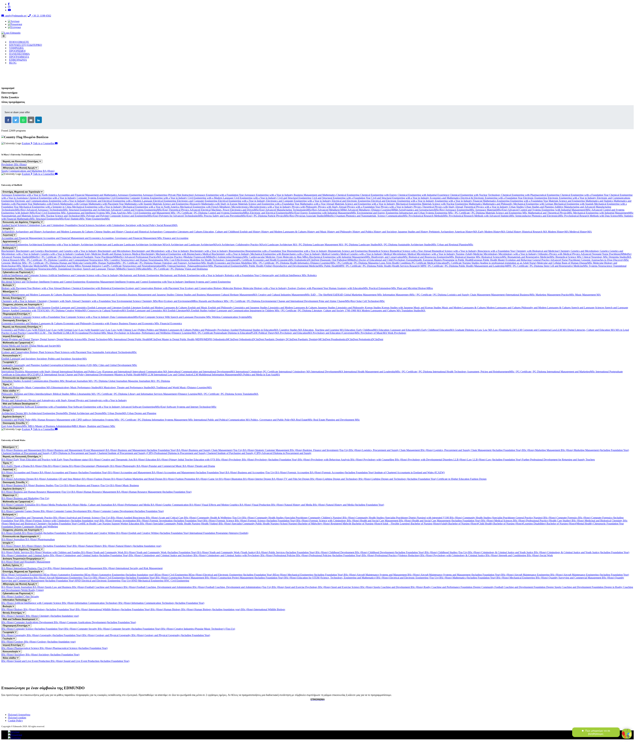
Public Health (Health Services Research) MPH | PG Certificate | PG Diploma (418, 265)
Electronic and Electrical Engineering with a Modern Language (119, 200)
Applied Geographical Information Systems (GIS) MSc (69, 365)
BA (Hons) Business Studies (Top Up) (43, 485)
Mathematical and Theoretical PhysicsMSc (550, 212)
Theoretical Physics (179, 209)
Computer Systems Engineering (93, 197)
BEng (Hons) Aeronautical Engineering (22, 574)
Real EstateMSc (304, 419)
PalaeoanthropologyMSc (201, 265)
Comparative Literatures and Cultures (183, 231)
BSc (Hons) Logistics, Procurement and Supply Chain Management (385, 450)
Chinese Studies (10, 307)
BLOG (13, 62)
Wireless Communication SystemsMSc (232, 317)
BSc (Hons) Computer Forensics (560, 517)
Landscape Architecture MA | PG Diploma (290, 244)
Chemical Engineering (348, 195)
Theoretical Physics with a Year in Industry (486, 206)
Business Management (75, 294)
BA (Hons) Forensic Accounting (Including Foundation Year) (342, 472)
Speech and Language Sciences (588, 307)
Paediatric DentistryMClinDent (314, 339)
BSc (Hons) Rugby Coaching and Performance (436, 587)
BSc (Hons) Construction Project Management (180, 577)
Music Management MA (588, 294)
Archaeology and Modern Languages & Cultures (68, 231)
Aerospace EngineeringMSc (460, 209)
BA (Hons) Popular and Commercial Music (160, 466)
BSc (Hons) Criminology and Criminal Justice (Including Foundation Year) (89, 555)
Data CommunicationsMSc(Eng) (127, 317)
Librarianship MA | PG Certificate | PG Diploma (102, 394)
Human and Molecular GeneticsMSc (78, 263)
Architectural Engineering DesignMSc (48, 413)
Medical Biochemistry (144, 254)
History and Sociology (386, 231)
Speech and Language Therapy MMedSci (105, 268)
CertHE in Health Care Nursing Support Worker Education (109, 523)
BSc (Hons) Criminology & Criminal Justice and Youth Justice (501, 552)
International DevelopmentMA (327, 371)
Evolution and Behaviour (519, 260)
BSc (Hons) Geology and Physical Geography (106, 635)
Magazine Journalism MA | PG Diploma (149, 381)
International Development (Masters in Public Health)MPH (116, 374)
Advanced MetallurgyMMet (332, 209)
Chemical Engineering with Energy (379, 195)
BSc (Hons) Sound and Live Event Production (26, 661)
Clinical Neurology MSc (595, 257)
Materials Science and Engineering (567, 200)
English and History (250, 231)
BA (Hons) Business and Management (21, 450)
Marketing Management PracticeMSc (555, 294)
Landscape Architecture (136, 244)
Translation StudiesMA (413, 310)
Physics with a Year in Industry (397, 206)
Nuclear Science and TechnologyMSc (66, 215)
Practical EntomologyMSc (383, 288)
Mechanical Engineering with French (199, 206)
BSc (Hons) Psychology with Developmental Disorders (424, 459)
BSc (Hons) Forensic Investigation (118, 520)
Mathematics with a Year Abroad (317, 203)
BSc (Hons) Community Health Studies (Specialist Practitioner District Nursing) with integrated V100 (396, 517)
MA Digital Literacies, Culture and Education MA (589, 329)
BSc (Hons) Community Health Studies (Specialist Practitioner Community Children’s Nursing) (292, 517)
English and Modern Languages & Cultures (165, 307)
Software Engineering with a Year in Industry (97, 406)
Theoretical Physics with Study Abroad (443, 206)
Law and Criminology (53, 225)
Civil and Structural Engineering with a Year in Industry (400, 197)
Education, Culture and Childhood (221, 231)
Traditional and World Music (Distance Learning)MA (184, 387)
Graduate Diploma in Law (469, 329)
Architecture (87, 244)
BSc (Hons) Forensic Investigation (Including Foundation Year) (170, 520)
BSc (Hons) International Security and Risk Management (133, 568)
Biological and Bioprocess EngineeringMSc (432, 257)
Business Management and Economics (107, 294)
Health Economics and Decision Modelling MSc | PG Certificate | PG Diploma (248, 263)
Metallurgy (225, 206)
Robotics (312, 275)
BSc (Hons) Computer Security (81, 628)
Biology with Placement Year (16, 288)
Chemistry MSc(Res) (153, 301)
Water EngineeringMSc (97, 218)
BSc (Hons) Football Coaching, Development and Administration (158, 587)
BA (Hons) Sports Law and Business (52, 587)
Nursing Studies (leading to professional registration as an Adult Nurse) (499, 263)
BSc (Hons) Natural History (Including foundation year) (132, 546)
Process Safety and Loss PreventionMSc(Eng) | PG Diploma (236, 215)
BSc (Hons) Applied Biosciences (128, 517)
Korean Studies (373, 307)
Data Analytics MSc (122, 212)
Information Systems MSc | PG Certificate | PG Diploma (122, 419)
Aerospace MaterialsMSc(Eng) (491, 209)
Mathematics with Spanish (138, 203)
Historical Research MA (535, 231)
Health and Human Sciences (117, 254)
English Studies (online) (204, 310)
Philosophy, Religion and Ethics (18, 394)
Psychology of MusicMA (374, 332)
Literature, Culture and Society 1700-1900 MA (337, 310)
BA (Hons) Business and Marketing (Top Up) (25, 498)
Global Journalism (118, 381)
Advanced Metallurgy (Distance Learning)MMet (373, 209)
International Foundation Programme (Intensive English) (219, 533)
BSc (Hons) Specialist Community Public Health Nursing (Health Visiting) (179, 523)
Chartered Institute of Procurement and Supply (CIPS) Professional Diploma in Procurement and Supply (152, 453)
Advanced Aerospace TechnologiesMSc (47, 209)
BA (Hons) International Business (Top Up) (24, 568)
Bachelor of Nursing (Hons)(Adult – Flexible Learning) (381, 523)
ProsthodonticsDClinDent (345, 339)
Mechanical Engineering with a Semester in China (45, 206)
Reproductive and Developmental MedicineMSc (298, 265)
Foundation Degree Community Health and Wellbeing (29, 526)
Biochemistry (8, 251)
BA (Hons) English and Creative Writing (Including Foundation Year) (153, 533)
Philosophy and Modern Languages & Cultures (546, 307)
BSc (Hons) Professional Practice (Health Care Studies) (542, 520)
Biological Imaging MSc (468, 257)
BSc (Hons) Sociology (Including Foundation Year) (52, 654)
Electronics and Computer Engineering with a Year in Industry (299, 200)
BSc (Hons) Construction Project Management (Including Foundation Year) (244, 577)
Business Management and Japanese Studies (151, 294)
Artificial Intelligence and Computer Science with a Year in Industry (83, 275)
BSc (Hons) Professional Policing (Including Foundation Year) (329, 555)
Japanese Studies (327, 307)
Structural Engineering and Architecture (90, 209)
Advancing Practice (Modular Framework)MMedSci (189, 257)
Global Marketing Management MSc (363, 294)
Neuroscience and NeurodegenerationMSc (144, 265)
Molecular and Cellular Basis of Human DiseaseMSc (565, 263)
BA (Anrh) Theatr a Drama (15, 466)
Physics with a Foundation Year (364, 206)
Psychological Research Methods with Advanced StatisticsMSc (482, 215)
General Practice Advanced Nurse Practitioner (556, 260)
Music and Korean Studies (428, 307)
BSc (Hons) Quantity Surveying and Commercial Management (569, 577)
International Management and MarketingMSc (571, 371)
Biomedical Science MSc (568, 257)
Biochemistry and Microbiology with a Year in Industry (161, 251)
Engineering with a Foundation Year (529, 200)
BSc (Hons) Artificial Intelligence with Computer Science (31, 603)
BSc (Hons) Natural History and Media (292, 504)
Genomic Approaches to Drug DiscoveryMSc (605, 260)
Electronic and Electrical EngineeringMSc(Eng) (275, 212)
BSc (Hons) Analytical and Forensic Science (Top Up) (82, 517)
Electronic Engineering (535, 197)
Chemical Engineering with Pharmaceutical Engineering (530, 195)
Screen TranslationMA (246, 394)
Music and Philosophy (13, 387)
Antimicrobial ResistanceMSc (233, 257)
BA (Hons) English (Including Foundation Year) (47, 533)
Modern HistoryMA (558, 231)
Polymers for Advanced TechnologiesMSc (181, 215)
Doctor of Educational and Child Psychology (382, 260)
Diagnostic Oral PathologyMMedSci (339, 260)
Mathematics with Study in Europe (219, 203)
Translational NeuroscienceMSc (41, 268)
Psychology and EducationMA (296, 332)
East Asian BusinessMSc (14, 426)
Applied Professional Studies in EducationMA (254, 329)
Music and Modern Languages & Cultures (464, 307)
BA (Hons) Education (145, 459)
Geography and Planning (27, 365)
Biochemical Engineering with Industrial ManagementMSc (340, 257)
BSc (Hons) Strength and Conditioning (506, 555)
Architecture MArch (160, 244)
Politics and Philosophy (204, 329)
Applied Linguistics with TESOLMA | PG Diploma (38, 310)
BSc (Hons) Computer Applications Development (27, 622)
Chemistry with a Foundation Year (98, 301)
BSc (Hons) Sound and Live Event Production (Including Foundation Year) (90, 661)
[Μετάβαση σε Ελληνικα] (14, 27)
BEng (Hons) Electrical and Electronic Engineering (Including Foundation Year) (231, 574)
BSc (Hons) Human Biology (166, 609)
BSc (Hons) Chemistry (13, 615)
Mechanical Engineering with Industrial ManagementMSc (603, 212)
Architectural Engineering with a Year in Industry (55, 244)
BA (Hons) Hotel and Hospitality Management (25, 561)
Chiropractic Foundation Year (608, 523)
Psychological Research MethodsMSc (429, 215)
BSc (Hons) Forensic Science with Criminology (321, 520)
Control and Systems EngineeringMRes (229, 212)
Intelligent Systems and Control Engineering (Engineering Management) (77, 281)
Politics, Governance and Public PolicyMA (273, 419)
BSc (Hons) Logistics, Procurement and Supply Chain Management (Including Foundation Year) (471, 450)
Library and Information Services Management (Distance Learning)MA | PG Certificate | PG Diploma (181, 394)
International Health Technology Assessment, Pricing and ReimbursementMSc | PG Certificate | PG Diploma (490, 371)
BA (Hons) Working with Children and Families (55, 552)
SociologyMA (79, 358)
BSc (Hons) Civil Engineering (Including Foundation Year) (124, 577)
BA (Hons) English (11, 533)
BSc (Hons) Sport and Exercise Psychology (295, 587)
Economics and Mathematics (445, 197)
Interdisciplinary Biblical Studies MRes (56, 394)
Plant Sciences (47, 352)
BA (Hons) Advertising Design (17, 479)
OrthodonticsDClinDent (252, 339)
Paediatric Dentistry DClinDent (281, 339)
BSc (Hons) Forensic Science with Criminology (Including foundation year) (60, 520)
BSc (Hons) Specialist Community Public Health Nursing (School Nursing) (258, 523)
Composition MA (41, 387)
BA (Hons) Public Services (15, 552)
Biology (66, 288)
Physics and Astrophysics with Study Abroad (52, 400)
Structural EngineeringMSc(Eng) (53, 218)
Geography (7, 365)
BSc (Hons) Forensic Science (219, 520)
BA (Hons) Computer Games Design (21, 511)
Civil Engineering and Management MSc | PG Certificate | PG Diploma (170, 212)
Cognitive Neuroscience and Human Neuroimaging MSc (140, 260)
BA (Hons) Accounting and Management (130, 472)
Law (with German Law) (65, 329)
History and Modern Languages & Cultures (284, 231)
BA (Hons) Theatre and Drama (199, 466)
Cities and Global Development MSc (118, 365)
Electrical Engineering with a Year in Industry (242, 200)
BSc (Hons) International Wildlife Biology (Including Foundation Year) (113, 609)
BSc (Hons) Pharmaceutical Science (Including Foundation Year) (73, 648)
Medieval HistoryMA (580, 231)
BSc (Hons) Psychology (229, 459)
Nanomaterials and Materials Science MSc (23, 215)
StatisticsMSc (78, 218)
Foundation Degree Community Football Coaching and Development (497, 587)
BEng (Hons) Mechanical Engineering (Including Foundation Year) (308, 574)
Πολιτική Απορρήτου (19, 714)
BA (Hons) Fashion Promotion (179, 479)
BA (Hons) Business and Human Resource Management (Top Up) (36, 491)
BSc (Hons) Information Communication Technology (90, 603)
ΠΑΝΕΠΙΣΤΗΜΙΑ (19, 53)
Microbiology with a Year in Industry (518, 254)
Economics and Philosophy (77, 323)
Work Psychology (397, 332)
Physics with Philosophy (305, 206)
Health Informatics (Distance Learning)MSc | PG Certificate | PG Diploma (329, 263)
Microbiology (491, 254)
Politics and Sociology (60, 358)
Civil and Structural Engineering (294, 197)
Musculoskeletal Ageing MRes (65, 265)
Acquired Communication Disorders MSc (43, 381)
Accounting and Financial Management (22, 238)
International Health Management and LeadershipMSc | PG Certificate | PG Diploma (388, 371)
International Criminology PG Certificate (257, 371)
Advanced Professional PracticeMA (143, 257)
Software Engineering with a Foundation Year (49, 406)
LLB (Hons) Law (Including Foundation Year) (497, 459)
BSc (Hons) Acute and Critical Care (165, 517)
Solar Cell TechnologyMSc (370, 301)
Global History (514, 231)
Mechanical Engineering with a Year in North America (151, 206)
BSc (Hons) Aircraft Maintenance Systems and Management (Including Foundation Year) (454, 574)
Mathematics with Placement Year (106, 203)
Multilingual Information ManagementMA (221, 374)
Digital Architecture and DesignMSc (88, 413)
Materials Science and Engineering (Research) (176, 203)
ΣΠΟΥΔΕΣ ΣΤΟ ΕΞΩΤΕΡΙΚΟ (25, 45)
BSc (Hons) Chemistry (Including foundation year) (52, 615)
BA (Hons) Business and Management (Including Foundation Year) (141, 450)
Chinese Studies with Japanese (35, 307)
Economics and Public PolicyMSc (19, 419)
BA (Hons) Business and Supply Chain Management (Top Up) (210, 450)
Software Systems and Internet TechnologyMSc (191, 406)
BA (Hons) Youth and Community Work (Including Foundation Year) (160, 552)
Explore (26, 143)
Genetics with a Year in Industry (58, 254)
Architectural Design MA (14, 413)
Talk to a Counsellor (44, 143)
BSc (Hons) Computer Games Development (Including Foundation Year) (125, 511)
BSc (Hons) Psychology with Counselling (372, 459)
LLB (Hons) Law (463, 459)
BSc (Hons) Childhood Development (335, 552)
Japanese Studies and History (413, 231)
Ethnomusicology (60, 387)
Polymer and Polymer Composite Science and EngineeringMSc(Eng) (122, 215)
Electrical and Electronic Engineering (351, 200)
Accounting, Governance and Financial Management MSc (132, 238)
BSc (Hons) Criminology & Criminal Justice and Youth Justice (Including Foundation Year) (581, 552)
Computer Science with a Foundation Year (43, 317)
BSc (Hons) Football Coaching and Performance (98, 587)
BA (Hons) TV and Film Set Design (291, 479)
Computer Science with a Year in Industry (88, 317)
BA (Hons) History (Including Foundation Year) (47, 546)
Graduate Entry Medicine (88, 254)
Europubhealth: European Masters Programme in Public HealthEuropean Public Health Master (456, 260)
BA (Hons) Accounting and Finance (20, 472)
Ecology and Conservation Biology (204, 288)
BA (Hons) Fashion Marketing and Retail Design (137, 479)
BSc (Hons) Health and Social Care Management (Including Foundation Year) (440, 520)
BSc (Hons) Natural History (88, 546)
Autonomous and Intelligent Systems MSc (88, 212)
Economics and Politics (13, 329)
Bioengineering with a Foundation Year (266, 251)
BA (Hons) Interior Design (257, 479)
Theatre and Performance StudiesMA (136, 387)
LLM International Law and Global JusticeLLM (173, 374)
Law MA (488, 329)
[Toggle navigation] (3, 36)
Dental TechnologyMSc (101, 339)
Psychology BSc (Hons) (14, 164)
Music (28, 387)
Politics (142, 329)
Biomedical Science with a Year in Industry (455, 251)
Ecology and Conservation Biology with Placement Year (155, 288)
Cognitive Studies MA (291, 329)
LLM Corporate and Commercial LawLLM (539, 329)
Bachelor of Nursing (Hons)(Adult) (429, 523)
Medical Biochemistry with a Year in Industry (226, 254)
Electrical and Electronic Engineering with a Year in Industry (403, 200)
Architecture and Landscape (109, 244)
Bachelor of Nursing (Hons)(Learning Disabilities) (520, 523)
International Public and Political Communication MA (222, 419)
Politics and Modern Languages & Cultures (169, 329)
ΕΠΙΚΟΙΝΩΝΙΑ (18, 59)
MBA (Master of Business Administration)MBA (53, 426)
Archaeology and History (28, 231)
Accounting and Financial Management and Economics (72, 238)
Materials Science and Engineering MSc (507, 212)
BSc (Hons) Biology (12, 609)
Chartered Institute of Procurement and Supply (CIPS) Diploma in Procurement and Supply (49, 453)
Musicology (110, 387)
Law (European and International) (115, 371)
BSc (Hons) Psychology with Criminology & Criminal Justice (453, 555)
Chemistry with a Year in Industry (19, 301)
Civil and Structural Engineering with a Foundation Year (341, 197)
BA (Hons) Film (39, 466)
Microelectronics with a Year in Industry (270, 206)
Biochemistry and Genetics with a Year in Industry (71, 251)
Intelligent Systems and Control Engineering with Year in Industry (150, 281)
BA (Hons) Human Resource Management (94, 491)
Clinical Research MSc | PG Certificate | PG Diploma (29, 260)
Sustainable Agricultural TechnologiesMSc (114, 352)
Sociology (42, 358)
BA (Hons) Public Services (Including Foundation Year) (286, 552)
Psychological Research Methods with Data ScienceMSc (594, 215)
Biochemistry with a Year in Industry (209, 251)
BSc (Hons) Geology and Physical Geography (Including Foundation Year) (170, 635)
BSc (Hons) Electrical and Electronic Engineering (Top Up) (407, 577)
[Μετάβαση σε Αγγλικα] (13, 21)
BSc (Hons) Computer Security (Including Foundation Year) (129, 628)
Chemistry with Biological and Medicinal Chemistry (543, 251)
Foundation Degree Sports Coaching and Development (563, 587)
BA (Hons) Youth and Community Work (102, 552)
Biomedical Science (379, 251)
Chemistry (42, 301)
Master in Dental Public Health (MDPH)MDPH (187, 339)
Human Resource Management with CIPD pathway (65, 419)
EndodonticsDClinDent (307, 260)
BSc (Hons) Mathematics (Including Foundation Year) (467, 577)
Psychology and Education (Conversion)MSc (337, 332)
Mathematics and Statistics (600, 200)
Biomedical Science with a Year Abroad (411, 251)
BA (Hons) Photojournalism (40, 539)
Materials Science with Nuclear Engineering (445, 203)
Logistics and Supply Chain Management (469, 294)
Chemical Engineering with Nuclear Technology (475, 195)
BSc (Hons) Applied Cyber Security (20, 596)
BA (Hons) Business (12, 485)
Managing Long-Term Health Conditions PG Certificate (397, 263)
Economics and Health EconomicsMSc (274, 260)
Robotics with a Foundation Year (242, 275)
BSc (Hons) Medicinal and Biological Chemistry (597, 520)
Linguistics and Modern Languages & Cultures (293, 307)
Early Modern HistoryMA (492, 231)
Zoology (292, 288)
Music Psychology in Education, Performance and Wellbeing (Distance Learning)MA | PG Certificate (160, 332)
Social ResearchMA (167, 225)
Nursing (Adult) (464, 254)
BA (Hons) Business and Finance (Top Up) (87, 485)
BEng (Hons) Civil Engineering (172, 574)
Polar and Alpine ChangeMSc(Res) (337, 301)
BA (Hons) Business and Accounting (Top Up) (250, 472)
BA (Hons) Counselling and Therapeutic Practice (27, 517)
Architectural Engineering (15, 244)
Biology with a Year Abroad (47, 288)
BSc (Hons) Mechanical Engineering (516, 577)
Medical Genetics (330, 254)
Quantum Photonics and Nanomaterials (356, 215)
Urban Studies (517, 206)
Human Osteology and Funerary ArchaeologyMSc (180, 263)
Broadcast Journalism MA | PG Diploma (86, 381)
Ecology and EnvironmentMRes (181, 301)
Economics (7, 323)
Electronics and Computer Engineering (197, 200)
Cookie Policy (15, 720)
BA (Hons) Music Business (124, 485)
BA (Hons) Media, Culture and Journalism (90, 504)
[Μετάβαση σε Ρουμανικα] (15, 24)
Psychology (223, 329)
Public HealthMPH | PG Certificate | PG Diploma (350, 265)
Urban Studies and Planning (539, 206)
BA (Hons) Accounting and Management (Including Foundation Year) (189, 472)
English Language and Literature (104, 307)
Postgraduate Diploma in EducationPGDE (236, 332)
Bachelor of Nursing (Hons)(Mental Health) (570, 523)
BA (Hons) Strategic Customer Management (266, 450)
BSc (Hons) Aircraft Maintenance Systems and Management (375, 574)
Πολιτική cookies (17, 717)
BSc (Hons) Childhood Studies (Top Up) (446, 552)
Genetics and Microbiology (585, 251)
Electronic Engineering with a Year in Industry (572, 197)
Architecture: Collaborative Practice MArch (244, 244)
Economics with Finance (105, 323)
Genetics (605, 251)
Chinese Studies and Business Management (198, 294)
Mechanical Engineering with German (533, 203)
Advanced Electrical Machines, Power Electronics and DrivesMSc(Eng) (227, 209)
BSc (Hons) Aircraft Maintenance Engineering (525, 574)
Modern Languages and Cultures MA (381, 310)
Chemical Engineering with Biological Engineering (98, 288)
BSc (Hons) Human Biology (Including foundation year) (211, 609)
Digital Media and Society (15, 345)
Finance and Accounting (175, 238)
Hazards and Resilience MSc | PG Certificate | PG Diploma (230, 301)
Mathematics (476, 203)
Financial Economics (171, 323)
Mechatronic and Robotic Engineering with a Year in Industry (192, 275)
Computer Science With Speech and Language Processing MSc (178, 317)
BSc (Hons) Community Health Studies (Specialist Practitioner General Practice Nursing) (496, 517)
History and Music (317, 231)
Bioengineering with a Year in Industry (307, 251)
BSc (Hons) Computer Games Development (64, 511)
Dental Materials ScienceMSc (72, 339)
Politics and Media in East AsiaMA (261, 374)
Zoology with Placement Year (313, 288)
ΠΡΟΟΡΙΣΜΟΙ (17, 50)
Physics (418, 206)
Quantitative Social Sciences (80, 225)
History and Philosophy (340, 231)
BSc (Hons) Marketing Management (541, 450)
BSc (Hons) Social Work (540, 555)
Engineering (503, 200)
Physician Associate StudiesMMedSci (315, 215)
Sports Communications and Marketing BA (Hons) (27, 171)
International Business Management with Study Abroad (30, 371)
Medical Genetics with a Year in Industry (361, 254)
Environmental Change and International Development (290, 301)
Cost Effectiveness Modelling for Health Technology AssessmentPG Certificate (211, 260)
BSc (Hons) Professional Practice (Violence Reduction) (391, 555)
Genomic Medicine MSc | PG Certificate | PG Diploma (30, 263)
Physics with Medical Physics (565, 254)
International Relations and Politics (78, 371)
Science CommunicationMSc (393, 215)
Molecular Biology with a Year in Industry (265, 288)
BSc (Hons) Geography (14, 635)
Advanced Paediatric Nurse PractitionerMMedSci (98, 257)
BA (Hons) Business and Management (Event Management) (74, 450)
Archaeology (8, 231)
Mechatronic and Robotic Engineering (139, 275)
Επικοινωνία (318, 699)
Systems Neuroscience (601, 265)
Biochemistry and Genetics (30, 251)
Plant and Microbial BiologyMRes (415, 288)
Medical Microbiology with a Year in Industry (431, 254)
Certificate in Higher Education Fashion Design (462, 479)
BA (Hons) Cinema (58, 466)
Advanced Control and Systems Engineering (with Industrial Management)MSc (549, 209)
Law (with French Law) (39, 329)
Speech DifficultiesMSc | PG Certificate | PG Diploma (156, 268)
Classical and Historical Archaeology (144, 231)
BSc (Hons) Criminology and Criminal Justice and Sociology (161, 555)
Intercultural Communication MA (150, 371)
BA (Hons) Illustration (231, 479)
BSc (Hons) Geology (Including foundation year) (50, 641)
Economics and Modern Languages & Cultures (38, 323)
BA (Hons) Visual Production (255, 504)
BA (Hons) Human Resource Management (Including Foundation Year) (154, 491)
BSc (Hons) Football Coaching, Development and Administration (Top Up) (232, 587)
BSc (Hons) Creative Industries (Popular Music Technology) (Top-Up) (198, 628)
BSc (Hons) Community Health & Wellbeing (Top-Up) (213, 517)
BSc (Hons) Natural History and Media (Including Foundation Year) (348, 504)
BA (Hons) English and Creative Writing (94, 533)
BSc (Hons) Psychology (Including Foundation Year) (270, 459)
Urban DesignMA (117, 413)
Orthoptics (543, 254)
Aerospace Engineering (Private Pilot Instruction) (168, 195)
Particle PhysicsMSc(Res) (281, 215)
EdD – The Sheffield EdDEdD (327, 294)
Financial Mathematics (485, 200)
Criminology (34, 225)
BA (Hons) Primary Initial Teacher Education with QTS (186, 459)
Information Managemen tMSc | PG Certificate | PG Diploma (415, 294)
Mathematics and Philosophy (498, 203)
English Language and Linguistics (69, 307)
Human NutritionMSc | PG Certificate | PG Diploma (125, 263)
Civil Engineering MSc (54, 212)
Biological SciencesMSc (494, 257)
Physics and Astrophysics (14, 400)
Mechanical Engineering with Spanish (574, 203)
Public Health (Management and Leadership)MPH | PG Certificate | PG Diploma (501, 265)
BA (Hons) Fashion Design (96, 479)
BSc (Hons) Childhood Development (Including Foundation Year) (390, 552)
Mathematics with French (46, 203)
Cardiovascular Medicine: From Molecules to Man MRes (279, 257)
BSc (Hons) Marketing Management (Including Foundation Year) (595, 450)
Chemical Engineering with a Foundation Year (584, 195)
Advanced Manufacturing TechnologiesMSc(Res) (291, 209)
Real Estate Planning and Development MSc (336, 419)
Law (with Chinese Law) (124, 329)
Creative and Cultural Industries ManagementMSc (284, 294)
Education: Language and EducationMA (400, 329)
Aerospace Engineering (130, 195)
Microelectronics (240, 206)
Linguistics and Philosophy (350, 307)
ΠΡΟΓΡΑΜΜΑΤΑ (19, 56)
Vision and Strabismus (196, 268)
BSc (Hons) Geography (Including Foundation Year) (54, 635)
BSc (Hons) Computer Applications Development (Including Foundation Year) (95, 622)
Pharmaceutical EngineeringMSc (231, 265)
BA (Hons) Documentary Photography (89, 466)
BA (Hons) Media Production (52, 504)
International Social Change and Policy (64, 374)
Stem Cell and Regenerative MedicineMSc (566, 265)
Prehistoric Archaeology (442, 231)
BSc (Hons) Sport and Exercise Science (339, 587)
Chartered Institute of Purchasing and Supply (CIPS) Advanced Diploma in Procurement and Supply (259, 453)
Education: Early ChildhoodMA (361, 329)
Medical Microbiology (395, 254)
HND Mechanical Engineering (147, 580)
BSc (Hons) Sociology (13, 654)
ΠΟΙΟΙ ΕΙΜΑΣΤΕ (19, 42)
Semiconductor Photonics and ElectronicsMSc (539, 215)
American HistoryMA (466, 231)
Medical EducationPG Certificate (444, 263)
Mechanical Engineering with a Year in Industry (97, 206)
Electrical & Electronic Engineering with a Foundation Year (492, 197)
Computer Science (11, 317)
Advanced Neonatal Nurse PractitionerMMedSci (606, 254)
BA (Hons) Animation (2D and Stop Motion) (58, 479)
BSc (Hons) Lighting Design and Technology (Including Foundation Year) (398, 479)
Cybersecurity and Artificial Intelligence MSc (283, 275)
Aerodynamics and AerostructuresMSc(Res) (422, 209)
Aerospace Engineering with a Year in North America (29, 195)
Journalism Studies (11, 381)
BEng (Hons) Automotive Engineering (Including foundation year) (119, 574)
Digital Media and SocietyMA (45, 345)
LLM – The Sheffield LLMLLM (57, 332)
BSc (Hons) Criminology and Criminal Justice (25, 555)
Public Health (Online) (261, 265)
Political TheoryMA (269, 332)
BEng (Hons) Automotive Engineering (63, 574)
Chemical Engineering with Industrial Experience (424, 195)
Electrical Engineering (165, 200)
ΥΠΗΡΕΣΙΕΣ (16, 47)
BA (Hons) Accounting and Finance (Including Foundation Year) (74, 472)
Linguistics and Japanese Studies (250, 307)
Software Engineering (13, 406)
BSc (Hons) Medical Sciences (497, 520)
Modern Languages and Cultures (504, 307)
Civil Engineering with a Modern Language (211, 197)
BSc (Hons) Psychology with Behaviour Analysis (324, 459)
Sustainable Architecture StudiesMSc (417, 244)
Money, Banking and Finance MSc (97, 426)
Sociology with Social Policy (141, 225)
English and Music (198, 307)
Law (108, 329)
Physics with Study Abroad (332, 206)
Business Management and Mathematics (315, 195)
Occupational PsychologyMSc (91, 332)
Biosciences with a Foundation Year (497, 251)
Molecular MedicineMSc (35, 265)
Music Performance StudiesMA (87, 387)
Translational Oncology (70, 268)
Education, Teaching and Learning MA (323, 329)
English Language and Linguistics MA (147, 310)
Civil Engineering (120, 197)
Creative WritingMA (76, 310)
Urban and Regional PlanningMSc (455, 244)
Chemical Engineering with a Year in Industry (52, 197)
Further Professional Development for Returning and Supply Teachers (558, 459)
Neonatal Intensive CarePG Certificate (102, 265)
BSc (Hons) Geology (12, 641)
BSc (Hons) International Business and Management (75, 568)
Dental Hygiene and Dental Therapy (20, 339)
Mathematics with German (74, 203)
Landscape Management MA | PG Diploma (336, 244)
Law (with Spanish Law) (92, 329)
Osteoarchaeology (177, 265)
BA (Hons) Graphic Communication (170, 504)
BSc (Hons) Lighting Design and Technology (334, 479)
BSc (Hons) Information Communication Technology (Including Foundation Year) (161, 603)
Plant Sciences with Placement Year (73, 352)
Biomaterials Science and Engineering (348, 251)
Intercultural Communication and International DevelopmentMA (202, 371)
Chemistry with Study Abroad (64, 301)
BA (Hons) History (11, 546)
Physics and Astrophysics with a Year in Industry (101, 400)
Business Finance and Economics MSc (139, 323)
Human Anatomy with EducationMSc (349, 288)
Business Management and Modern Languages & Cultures (32, 294)
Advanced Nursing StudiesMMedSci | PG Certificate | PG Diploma (36, 257)
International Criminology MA (295, 371)
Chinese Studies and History (109, 231)
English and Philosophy (220, 307)
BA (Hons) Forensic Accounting (292, 472)
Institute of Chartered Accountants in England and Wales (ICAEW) (410, 472)
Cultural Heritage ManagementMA (239, 294)
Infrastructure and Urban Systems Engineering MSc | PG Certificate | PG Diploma (442, 212)
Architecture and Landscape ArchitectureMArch (196, 244)
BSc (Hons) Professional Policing (278, 555)
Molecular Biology (233, 288)
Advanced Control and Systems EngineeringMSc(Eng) (140, 209)
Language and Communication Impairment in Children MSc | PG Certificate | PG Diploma (264, 310)
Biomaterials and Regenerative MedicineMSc (531, 257)
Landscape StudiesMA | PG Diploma (378, 244)
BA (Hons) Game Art (207, 479)
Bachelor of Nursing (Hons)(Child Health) (470, 523)
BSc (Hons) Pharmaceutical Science (20, 648)
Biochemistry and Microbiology (115, 251)
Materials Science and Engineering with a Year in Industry (365, 203)
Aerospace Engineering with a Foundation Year (219, 195)
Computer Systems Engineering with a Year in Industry (159, 197)
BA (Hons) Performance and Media (132, 504)
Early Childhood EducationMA (438, 329)
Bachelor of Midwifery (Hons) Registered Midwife (325, 523)
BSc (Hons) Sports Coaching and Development (385, 587)
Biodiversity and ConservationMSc (390, 257)
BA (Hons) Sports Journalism (17, 587)
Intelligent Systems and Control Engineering (208, 281)
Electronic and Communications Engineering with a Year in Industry (50, 200)
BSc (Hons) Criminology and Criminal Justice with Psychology (226, 555)
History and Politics (363, 231)
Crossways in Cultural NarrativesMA (107, 310)
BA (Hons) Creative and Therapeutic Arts (111, 459)
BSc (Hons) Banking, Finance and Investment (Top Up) (319, 450)
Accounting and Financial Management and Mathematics (88, 195)
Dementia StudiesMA (620, 257)
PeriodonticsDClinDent (371, 339)
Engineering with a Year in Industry (454, 200)
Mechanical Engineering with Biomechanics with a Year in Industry (285, 254)
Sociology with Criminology (110, 225)
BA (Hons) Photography (123, 466)
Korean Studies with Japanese (398, 307)
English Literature (132, 307)
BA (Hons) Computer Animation (18, 504)
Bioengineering (237, 251)
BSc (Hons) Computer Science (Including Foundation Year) (32, 628)
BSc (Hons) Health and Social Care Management (373, 520)
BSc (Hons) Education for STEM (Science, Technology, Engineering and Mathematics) (330, 577)
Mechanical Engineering (409, 203)
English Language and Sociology (19, 358)
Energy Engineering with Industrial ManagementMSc (328, 212)
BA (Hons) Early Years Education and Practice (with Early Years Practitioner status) (45, 459)
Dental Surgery (48, 339)
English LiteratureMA (179, 310)
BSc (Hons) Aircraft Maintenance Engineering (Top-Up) (63, 577)
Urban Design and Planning (141, 413)
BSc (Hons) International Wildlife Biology (263, 609)
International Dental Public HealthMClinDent (138, 339)
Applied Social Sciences (14, 225)
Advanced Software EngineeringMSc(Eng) (144, 406)
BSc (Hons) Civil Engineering (17, 577)
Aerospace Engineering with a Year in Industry (269, 195)
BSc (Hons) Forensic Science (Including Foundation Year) (265, 520)
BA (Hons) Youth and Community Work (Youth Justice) (226, 552)
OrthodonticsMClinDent (226, 339)
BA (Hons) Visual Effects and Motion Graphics (214, 504)
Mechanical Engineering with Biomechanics (179, 254)
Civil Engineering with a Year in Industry (255, 197)
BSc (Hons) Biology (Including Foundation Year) (49, 609)
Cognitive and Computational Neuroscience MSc (84, 260)
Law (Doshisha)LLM (504, 329)
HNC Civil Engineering (176, 580)
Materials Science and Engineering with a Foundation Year (269, 203)
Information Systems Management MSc (173, 419)
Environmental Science (129, 301)
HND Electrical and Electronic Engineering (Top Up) (103, 580)
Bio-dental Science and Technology (20, 281)
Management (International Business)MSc (513, 294)
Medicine (478, 254)
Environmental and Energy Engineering (378, 212)
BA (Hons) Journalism (13, 539)
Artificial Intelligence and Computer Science (24, 275)
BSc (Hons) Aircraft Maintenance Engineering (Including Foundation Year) (589, 574)
